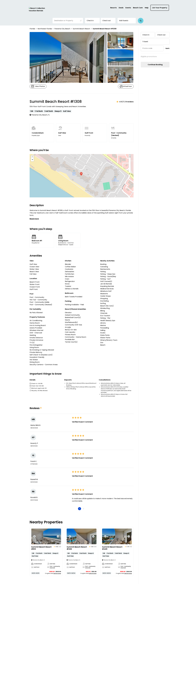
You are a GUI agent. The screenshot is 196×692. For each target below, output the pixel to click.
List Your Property (159, 8)
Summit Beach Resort (81, 29)
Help (146, 8)
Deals (121, 8)
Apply (167, 48)
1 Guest (145, 41)
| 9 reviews (129, 102)
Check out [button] (106, 20)
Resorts (113, 8)
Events (128, 8)
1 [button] (79, 508)
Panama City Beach (62, 29)
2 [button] (83, 508)
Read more (34, 219)
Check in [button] (90, 20)
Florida (32, 29)
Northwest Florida (45, 29)
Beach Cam (138, 8)
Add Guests (123, 20)
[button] (140, 20)
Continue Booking (155, 64)
